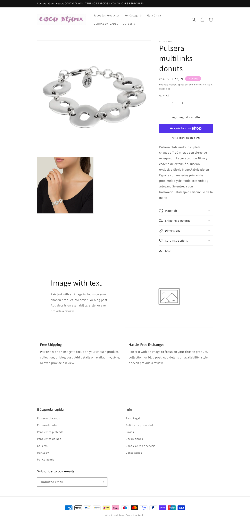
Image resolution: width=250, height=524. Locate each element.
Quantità (164, 95)
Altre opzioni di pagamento (186, 137)
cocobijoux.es (119, 515)
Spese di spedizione (189, 84)
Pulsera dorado (47, 425)
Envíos (130, 432)
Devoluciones (134, 439)
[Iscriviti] (103, 482)
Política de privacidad (139, 425)
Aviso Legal (133, 418)
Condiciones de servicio (140, 446)
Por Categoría (45, 459)
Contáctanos (134, 452)
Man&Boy (43, 452)
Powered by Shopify (135, 515)
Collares (42, 446)
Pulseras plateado (48, 418)
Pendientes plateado (50, 432)
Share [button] (167, 251)
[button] (193, 19)
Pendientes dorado (49, 439)
